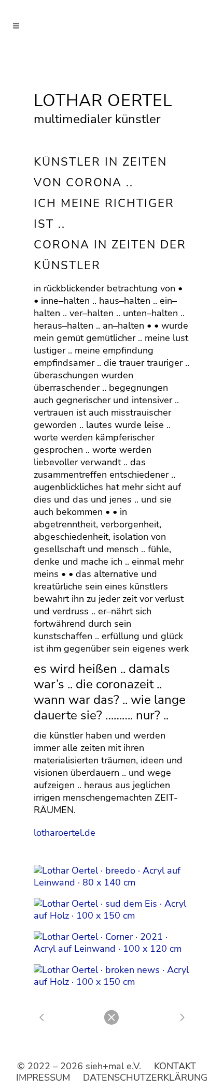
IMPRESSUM (43, 1077)
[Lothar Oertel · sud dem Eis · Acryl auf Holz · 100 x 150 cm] (111, 910)
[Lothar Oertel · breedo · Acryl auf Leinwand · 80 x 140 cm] (111, 877)
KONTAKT (175, 1066)
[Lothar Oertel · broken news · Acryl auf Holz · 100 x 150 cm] (111, 976)
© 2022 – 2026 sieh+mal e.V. (79, 1066)
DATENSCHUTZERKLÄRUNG (145, 1077)
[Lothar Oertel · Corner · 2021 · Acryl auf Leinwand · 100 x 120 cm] (111, 943)
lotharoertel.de (64, 833)
